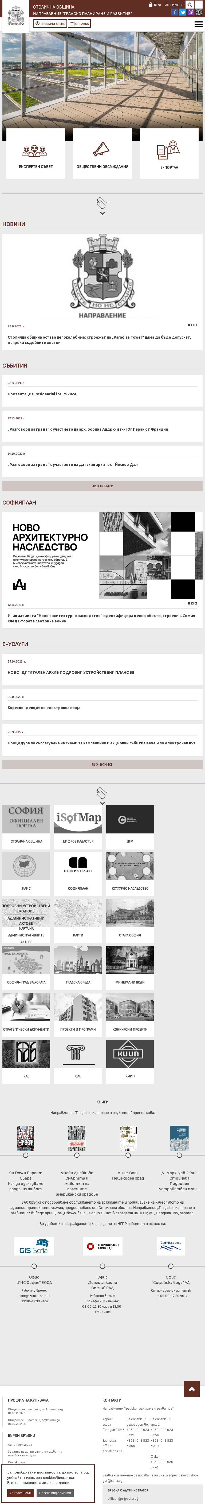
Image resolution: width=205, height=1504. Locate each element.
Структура (16, 1462)
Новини (13, 223)
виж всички (102, 486)
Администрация (20, 1444)
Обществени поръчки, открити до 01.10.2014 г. (34, 1421)
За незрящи (173, 4)
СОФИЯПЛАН (19, 502)
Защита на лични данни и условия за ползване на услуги (35, 1453)
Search (190, 5)
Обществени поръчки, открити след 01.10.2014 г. (35, 1411)
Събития (14, 365)
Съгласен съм (20, 1493)
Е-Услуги (15, 643)
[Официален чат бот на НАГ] (198, 12)
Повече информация (55, 1493)
